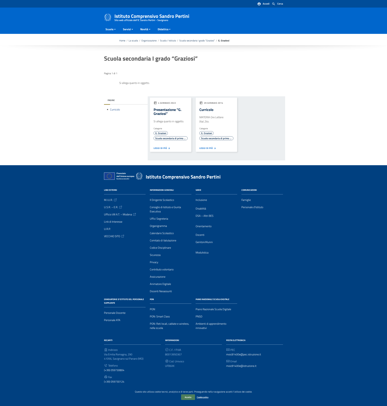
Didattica (163, 29)
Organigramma (158, 226)
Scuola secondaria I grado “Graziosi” (197, 40)
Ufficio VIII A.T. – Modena (118, 214)
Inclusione (201, 200)
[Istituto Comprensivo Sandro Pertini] (108, 17)
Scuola (109, 29)
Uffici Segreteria (159, 219)
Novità (144, 29)
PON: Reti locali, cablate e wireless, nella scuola (169, 326)
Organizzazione (149, 40)
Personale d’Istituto (252, 207)
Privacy (154, 262)
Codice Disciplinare (160, 248)
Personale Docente (114, 313)
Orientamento (203, 226)
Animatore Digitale (160, 284)
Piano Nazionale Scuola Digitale (213, 309)
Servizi (127, 29)
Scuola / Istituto (168, 40)
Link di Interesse (113, 222)
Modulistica (202, 252)
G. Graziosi (160, 133)
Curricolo (115, 109)
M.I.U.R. (108, 200)
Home (122, 40)
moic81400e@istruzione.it (241, 366)
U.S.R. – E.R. (111, 207)
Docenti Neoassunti (161, 291)
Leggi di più (161, 148)
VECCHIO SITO (112, 236)
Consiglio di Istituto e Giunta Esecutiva (165, 209)
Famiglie (246, 200)
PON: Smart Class (160, 316)
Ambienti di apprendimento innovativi (211, 326)
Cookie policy (202, 397)
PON (152, 309)
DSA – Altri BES (204, 216)
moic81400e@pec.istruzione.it (243, 354)
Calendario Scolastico (162, 233)
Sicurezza (155, 255)
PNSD (199, 316)
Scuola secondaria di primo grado (171, 138)
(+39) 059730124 (114, 382)
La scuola (133, 40)
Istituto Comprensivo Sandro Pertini (151, 16)
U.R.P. (107, 229)
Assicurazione (157, 277)
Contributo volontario (162, 269)
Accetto (188, 397)
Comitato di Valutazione (163, 240)
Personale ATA (112, 320)
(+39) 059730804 (114, 370)
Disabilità (201, 208)
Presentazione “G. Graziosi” (167, 111)
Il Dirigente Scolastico (162, 200)
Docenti (200, 235)
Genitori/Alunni (204, 242)
